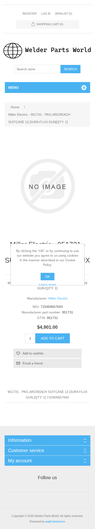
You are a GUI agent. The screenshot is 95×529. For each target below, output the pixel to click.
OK (47, 276)
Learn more (47, 284)
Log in (45, 13)
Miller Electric (58, 298)
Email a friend (33, 363)
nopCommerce (55, 521)
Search (70, 69)
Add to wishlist (33, 353)
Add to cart (52, 338)
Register (30, 13)
